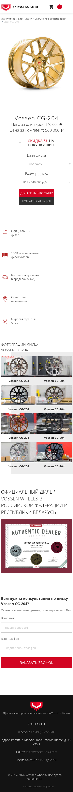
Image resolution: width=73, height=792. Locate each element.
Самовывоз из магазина (19, 299)
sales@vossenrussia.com (41, 752)
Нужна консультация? (36, 201)
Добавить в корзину (36, 193)
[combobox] (36, 164)
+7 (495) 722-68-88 (43, 732)
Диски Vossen (25, 18)
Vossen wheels (8, 18)
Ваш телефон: (10, 639)
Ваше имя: (8, 618)
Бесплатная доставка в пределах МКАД (25, 277)
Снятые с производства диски (50, 18)
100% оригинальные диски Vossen (25, 255)
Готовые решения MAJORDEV (38, 786)
